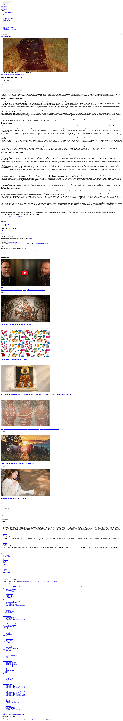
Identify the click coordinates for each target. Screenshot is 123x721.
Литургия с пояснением (11, 708)
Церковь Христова (7, 710)
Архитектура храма (10, 613)
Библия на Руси (9, 597)
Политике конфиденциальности (39, 719)
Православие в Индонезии (11, 669)
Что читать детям (9, 620)
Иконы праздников (10, 609)
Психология (5, 641)
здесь (31, 238)
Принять (48, 719)
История (5, 635)
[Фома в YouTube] (5, 560)
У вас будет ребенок (10, 621)
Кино (7, 656)
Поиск (5, 4)
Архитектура (8, 650)
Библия (4, 588)
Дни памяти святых (10, 603)
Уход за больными (10, 643)
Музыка (7, 654)
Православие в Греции (11, 665)
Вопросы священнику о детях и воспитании (15, 619)
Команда (5, 569)
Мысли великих (9, 659)
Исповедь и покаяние (10, 701)
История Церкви (9, 637)
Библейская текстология (11, 592)
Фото (4, 673)
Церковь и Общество (7, 713)
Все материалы (6, 20)
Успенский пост (9, 680)
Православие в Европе (11, 666)
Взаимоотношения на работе (12, 648)
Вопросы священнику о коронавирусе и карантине (17, 691)
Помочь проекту (4, 240)
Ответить (5, 534)
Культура (5, 649)
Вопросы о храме (9, 696)
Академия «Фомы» (7, 16)
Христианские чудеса (10, 633)
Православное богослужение (9, 29)
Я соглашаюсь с (9, 242)
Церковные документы (8, 711)
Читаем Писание (9, 595)
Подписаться (15, 579)
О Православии (9, 634)
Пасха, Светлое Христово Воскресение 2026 (15, 601)
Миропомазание (9, 703)
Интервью (5, 671)
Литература (8, 651)
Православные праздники (8, 599)
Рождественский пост (10, 678)
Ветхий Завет (9, 590)
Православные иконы (8, 606)
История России (9, 639)
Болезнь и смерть (9, 642)
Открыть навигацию (7, 1)
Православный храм (7, 612)
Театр (7, 657)
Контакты (5, 568)
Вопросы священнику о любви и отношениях (16, 694)
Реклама (5, 566)
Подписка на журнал (7, 22)
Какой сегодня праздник (8, 27)
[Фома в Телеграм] (5, 557)
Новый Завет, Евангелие (11, 589)
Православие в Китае (10, 670)
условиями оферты (13, 242)
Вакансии (5, 570)
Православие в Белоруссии (11, 664)
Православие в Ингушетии (11, 668)
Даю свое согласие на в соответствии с (25, 243)
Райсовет (5, 28)
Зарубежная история (10, 640)
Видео (4, 674)
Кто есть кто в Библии (10, 591)
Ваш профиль (6, 3)
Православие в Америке (11, 662)
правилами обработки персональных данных (30, 581)
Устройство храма (9, 614)
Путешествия (6, 627)
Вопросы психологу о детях (12, 623)
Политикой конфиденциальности (41, 243)
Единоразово (5, 236)
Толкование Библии (10, 596)
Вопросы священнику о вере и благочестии (15, 685)
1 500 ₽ (2, 232)
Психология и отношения (8, 14)
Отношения (5, 624)
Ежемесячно (12, 236)
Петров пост (8, 681)
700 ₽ (2, 230)
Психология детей (10, 618)
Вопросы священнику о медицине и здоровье (16, 695)
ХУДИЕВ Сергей (7, 216)
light (1, 82)
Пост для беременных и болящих (13, 682)
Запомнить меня (5, 519)
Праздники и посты (7, 677)
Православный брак (10, 647)
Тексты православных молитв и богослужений (13, 714)
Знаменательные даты (10, 636)
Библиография (9, 598)
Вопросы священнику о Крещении (13, 693)
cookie (14, 586)
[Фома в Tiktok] (5, 558)
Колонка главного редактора (9, 625)
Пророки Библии (9, 594)
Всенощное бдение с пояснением (13, 709)
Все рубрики (6, 21)
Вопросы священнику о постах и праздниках (15, 605)
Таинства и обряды (7, 697)
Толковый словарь (10, 658)
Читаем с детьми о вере (8, 30)
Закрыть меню (4, 7)
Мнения (5, 672)
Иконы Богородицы (10, 607)
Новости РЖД (6, 628)
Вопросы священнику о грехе (12, 689)
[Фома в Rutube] (5, 561)
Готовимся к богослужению (9, 707)
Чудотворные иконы (10, 611)
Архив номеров (6, 572)
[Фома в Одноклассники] (7, 556)
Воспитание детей (7, 616)
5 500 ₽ (2, 233)
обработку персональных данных (19, 243)
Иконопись (8, 652)
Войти (9, 36)
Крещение (8, 699)
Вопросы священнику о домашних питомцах (15, 688)
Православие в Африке (11, 663)
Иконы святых (9, 610)
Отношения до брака (10, 646)
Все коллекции (6, 31)
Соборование (8, 704)
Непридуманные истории (8, 13)
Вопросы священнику (8, 18)
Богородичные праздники (11, 604)
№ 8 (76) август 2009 (19, 216)
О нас (4, 564)
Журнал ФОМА (4, 74)
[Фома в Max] (4, 562)
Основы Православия (8, 12)
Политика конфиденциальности (10, 583)
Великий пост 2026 (10, 679)
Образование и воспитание (9, 626)
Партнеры (5, 571)
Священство (8, 706)
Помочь (5, 6)
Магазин (5, 565)
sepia (6, 82)
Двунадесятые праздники (11, 602)
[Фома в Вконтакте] (6, 555)
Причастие (8, 700)
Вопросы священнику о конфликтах (13, 692)
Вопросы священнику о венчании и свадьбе (15, 686)
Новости (5, 17)
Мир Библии (6, 224)
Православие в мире (7, 661)
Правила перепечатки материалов (10, 584)
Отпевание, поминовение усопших (13, 702)
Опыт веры (8, 632)
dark (3, 82)
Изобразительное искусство (12, 655)
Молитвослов (6, 19)
